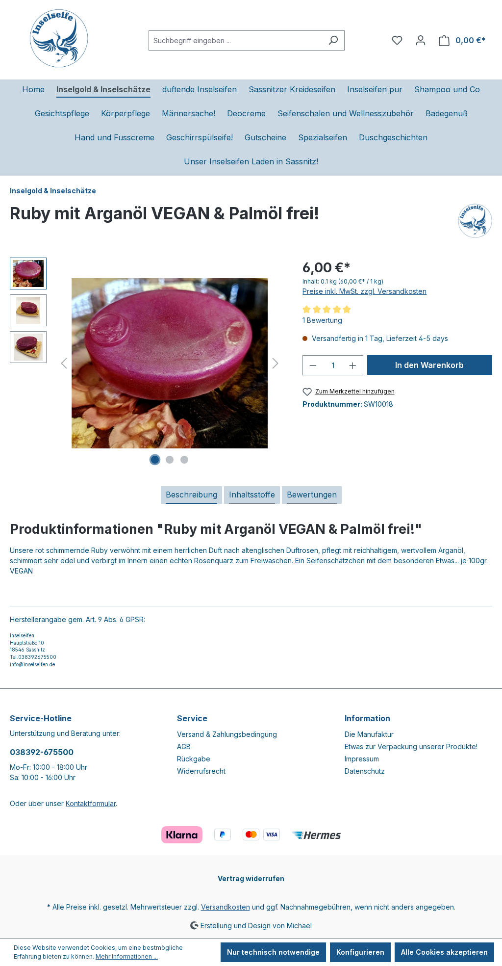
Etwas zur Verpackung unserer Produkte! (411, 746)
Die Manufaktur (369, 734)
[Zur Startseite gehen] (59, 38)
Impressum (362, 759)
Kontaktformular (91, 803)
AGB (184, 746)
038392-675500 (42, 752)
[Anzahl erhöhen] (353, 365)
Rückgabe (193, 759)
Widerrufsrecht (201, 771)
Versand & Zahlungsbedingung (227, 734)
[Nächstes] (275, 363)
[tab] (191, 495)
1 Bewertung (322, 320)
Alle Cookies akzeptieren (444, 952)
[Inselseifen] (475, 221)
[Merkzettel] (397, 40)
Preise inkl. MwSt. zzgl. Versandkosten (364, 291)
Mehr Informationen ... (127, 956)
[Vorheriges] (63, 363)
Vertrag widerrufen (251, 878)
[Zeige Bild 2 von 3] (170, 460)
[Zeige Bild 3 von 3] (184, 460)
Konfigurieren (360, 952)
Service (192, 718)
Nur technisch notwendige (273, 952)
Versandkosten (225, 907)
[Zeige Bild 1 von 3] (155, 460)
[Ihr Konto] (420, 40)
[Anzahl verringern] (312, 365)
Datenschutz (365, 771)
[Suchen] (333, 40)
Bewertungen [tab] (312, 494)
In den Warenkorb (429, 365)
